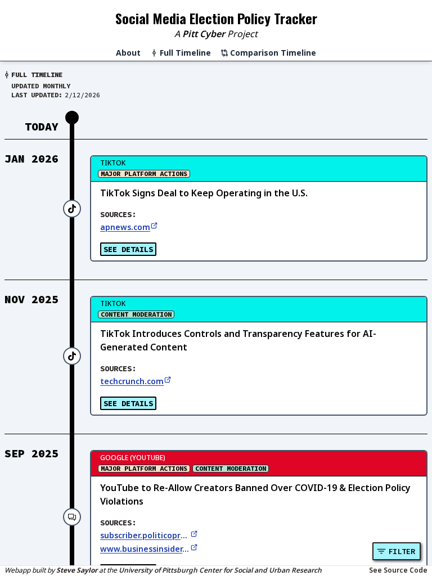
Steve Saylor (76, 570)
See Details (128, 249)
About (128, 52)
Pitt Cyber (203, 34)
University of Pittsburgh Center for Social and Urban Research (220, 570)
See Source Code (398, 570)
